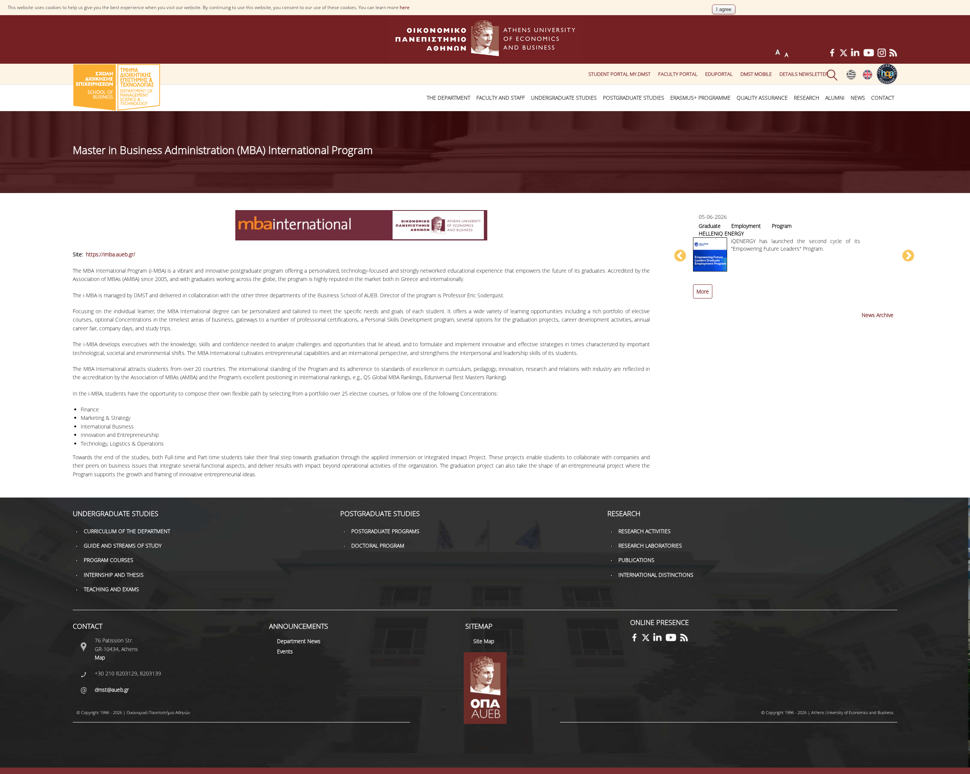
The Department (448, 97)
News (858, 97)
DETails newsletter (803, 74)
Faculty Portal (678, 74)
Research (806, 97)
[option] (794, 260)
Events (285, 651)
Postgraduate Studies (633, 97)
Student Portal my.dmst (619, 74)
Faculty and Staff (500, 97)
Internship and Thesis (114, 574)
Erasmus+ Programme (700, 97)
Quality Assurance (762, 97)
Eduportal (719, 74)
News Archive (877, 315)
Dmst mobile (756, 74)
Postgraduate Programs (385, 531)
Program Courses (108, 560)
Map (100, 657)
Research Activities (644, 531)
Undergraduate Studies (564, 97)
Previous (680, 256)
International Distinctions (655, 574)
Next (908, 256)
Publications (636, 560)
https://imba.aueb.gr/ (110, 254)
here (405, 7)
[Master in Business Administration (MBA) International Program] (851, 78)
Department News (299, 641)
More (702, 291)
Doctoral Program (377, 545)
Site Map (483, 641)
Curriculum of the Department (127, 531)
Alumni (835, 97)
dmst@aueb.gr (112, 689)
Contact (882, 97)
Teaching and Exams (111, 589)
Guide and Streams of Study (122, 545)
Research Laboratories (650, 545)
